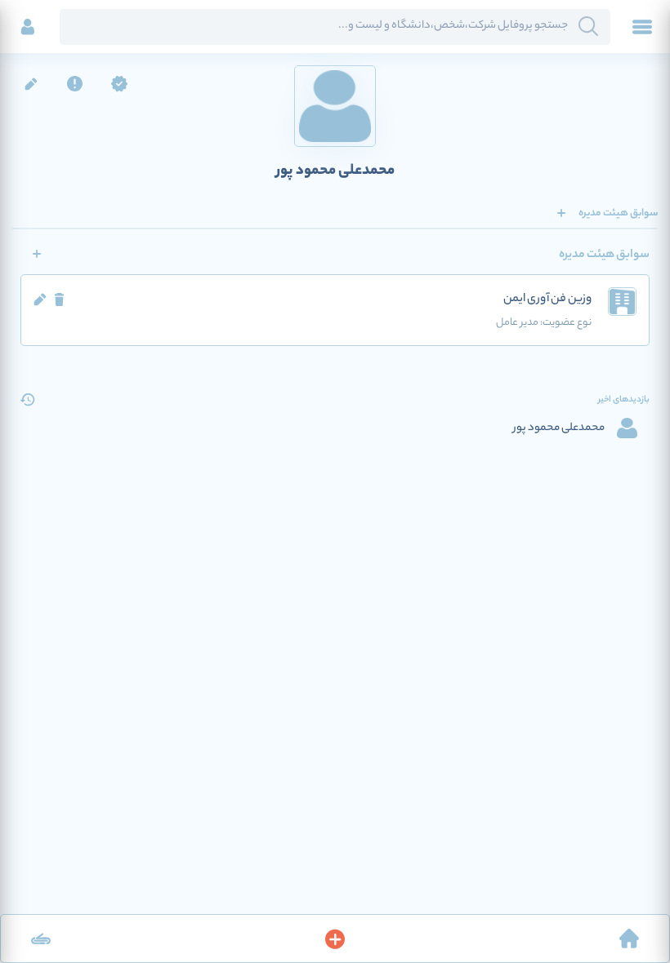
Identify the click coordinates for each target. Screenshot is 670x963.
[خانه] (629, 938)
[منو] (642, 27)
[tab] (618, 213)
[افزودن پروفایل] (335, 938)
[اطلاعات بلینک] (40, 938)
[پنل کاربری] (27, 27)
